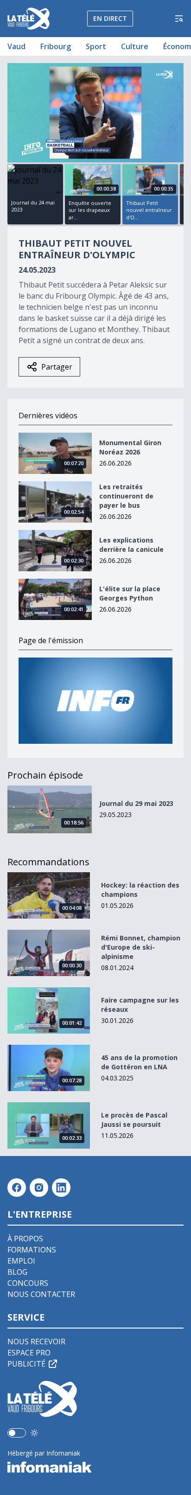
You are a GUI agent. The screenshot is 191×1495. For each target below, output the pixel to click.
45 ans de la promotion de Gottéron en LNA (139, 1062)
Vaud (16, 46)
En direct (110, 18)
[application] (95, 112)
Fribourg (55, 46)
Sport (96, 46)
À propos (25, 1238)
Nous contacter (41, 1294)
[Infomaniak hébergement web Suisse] (95, 1467)
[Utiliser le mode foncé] (34, 1433)
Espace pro (29, 1353)
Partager (56, 367)
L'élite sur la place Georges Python (129, 593)
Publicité (26, 1364)
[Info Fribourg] (95, 701)
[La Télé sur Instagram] (39, 1187)
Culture (134, 46)
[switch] (16, 1433)
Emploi (21, 1261)
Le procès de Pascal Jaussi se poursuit (134, 1120)
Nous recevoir (36, 1341)
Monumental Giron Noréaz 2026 (130, 447)
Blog (17, 1272)
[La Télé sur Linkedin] (61, 1187)
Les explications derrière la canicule (131, 545)
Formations (31, 1250)
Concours (27, 1283)
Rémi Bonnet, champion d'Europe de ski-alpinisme (140, 947)
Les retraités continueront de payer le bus (126, 496)
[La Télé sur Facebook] (16, 1187)
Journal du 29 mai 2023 (136, 803)
